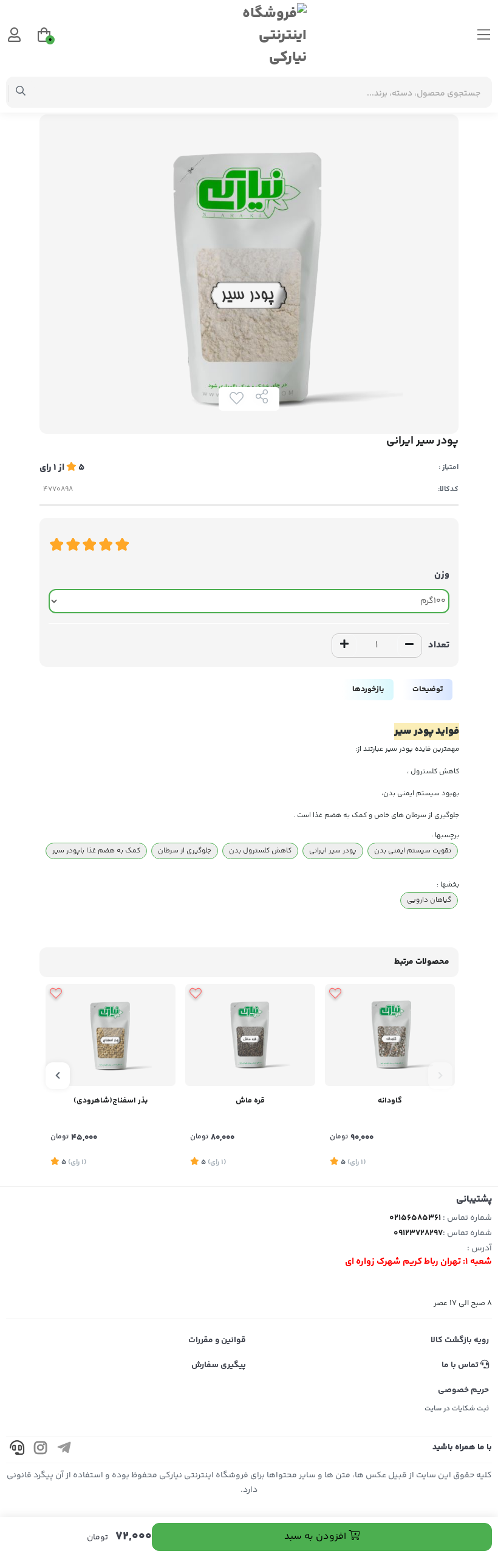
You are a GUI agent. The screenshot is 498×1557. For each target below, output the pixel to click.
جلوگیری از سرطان (184, 850)
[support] (17, 1449)
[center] (21, 92)
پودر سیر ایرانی (332, 850)
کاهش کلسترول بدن (260, 850)
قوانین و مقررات (217, 1340)
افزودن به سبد (316, 1536)
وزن (441, 575)
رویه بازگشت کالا (460, 1340)
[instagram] (41, 1449)
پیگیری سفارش (218, 1365)
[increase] (344, 645)
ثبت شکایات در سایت (457, 1409)
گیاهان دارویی (429, 899)
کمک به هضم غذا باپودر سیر (96, 850)
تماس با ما (461, 1365)
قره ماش (250, 1101)
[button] (440, 1075)
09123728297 (418, 1233)
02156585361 (415, 1218)
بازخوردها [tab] (368, 689)
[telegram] (64, 1449)
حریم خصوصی (463, 1390)
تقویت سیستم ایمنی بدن (412, 850)
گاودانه (390, 1101)
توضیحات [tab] (427, 689)
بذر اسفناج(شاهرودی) (110, 1101)
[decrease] (409, 645)
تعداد (438, 645)
